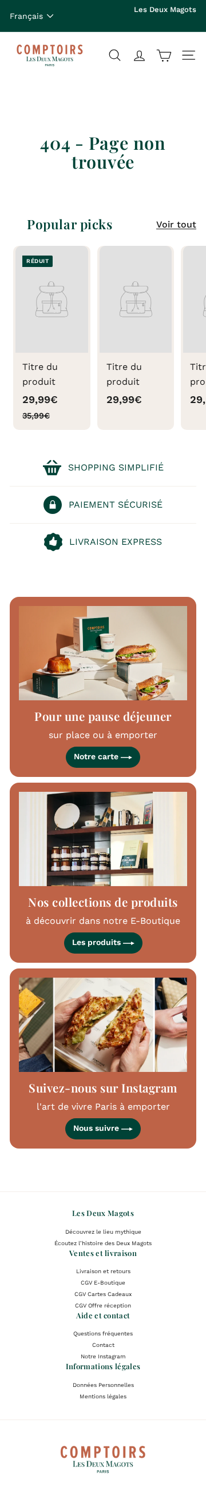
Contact (103, 1345)
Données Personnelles (103, 1385)
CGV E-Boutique (103, 1282)
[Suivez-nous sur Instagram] (103, 1025)
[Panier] (163, 55)
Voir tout (176, 224)
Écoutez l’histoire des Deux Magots (103, 1243)
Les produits (97, 942)
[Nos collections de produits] (103, 839)
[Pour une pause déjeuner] (103, 653)
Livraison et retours (103, 1271)
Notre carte (97, 756)
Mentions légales (103, 1396)
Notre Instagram (103, 1356)
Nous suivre (97, 1128)
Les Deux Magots (165, 9)
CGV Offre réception (103, 1305)
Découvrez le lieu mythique (103, 1232)
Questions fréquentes (103, 1333)
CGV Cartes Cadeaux (103, 1294)
